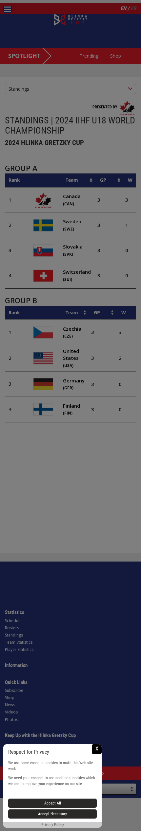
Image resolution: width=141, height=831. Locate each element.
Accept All (52, 803)
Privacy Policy (52, 824)
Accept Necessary (52, 814)
